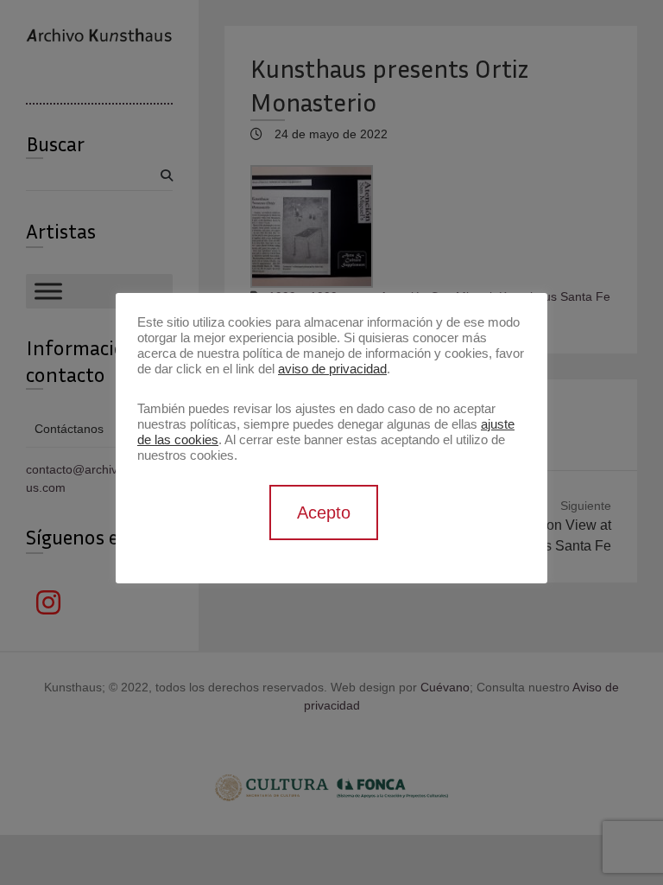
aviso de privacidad (332, 369)
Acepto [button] (323, 512)
